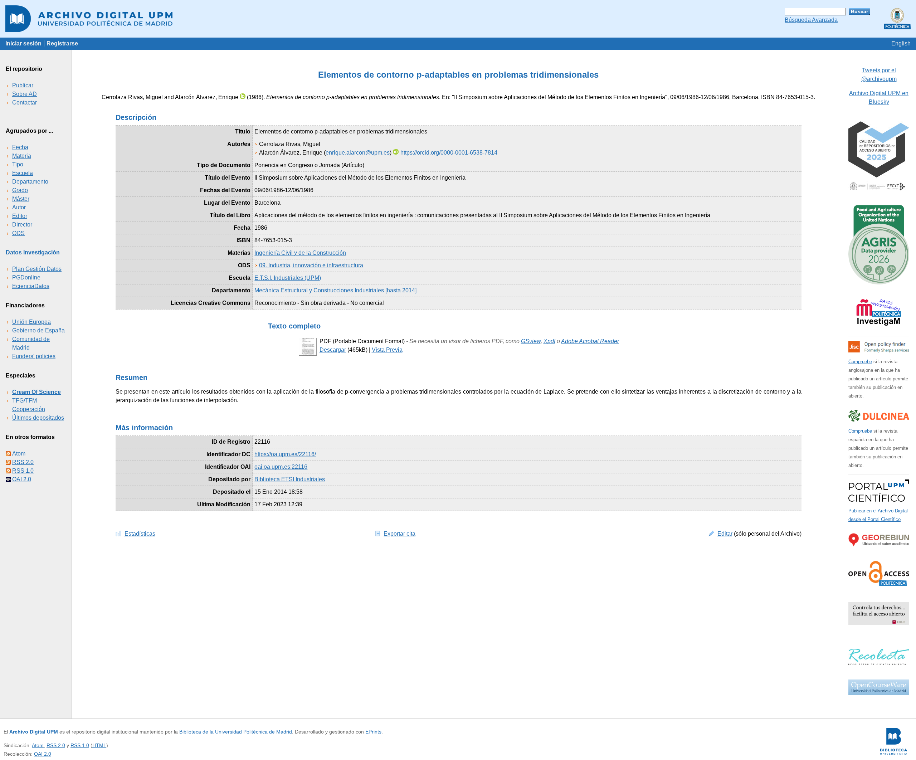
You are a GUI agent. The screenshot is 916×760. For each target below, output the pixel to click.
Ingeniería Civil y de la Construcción (300, 253)
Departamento (30, 182)
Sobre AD (24, 94)
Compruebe (860, 361)
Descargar (333, 350)
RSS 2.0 (23, 462)
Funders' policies (33, 356)
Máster (20, 199)
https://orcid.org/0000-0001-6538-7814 (448, 153)
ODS (18, 233)
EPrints (373, 732)
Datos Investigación (33, 252)
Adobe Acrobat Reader (590, 341)
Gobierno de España (38, 330)
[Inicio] (458, 19)
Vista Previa (387, 350)
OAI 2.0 (21, 479)
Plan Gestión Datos (37, 269)
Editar (724, 534)
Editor (19, 216)
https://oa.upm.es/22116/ (285, 454)
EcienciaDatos (30, 286)
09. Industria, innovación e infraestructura (311, 265)
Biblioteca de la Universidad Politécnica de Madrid (235, 732)
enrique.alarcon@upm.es (358, 153)
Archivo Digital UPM (33, 732)
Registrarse (62, 43)
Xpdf (549, 341)
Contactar (24, 102)
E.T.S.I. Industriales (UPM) (287, 278)
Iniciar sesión (23, 43)
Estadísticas (140, 534)
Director (22, 224)
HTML (99, 745)
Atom (18, 453)
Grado (20, 190)
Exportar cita (399, 534)
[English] (901, 43)
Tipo (17, 164)
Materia (21, 156)
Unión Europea (31, 322)
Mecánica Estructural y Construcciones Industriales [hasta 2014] (335, 290)
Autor (19, 207)
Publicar (22, 85)
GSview (531, 341)
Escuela (22, 173)
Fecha (20, 147)
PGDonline (26, 277)
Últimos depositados (38, 418)
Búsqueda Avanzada (811, 20)
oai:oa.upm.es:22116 (280, 467)
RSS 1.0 (23, 471)
